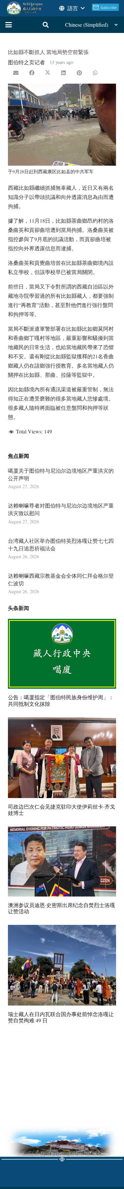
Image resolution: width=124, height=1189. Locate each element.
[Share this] (32, 73)
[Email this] (16, 73)
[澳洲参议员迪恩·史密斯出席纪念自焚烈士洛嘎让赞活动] (62, 861)
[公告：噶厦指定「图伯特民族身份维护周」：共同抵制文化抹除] (62, 654)
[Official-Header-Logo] (25, 8)
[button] (71, 8)
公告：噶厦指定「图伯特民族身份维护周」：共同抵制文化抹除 (61, 700)
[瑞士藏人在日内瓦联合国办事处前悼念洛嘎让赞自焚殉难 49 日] (62, 965)
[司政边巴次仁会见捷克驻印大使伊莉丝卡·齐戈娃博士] (62, 757)
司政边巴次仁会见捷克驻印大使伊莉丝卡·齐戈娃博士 (61, 809)
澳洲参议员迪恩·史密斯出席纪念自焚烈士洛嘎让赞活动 (61, 908)
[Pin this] (79, 73)
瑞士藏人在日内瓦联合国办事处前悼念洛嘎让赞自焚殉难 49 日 (61, 1017)
